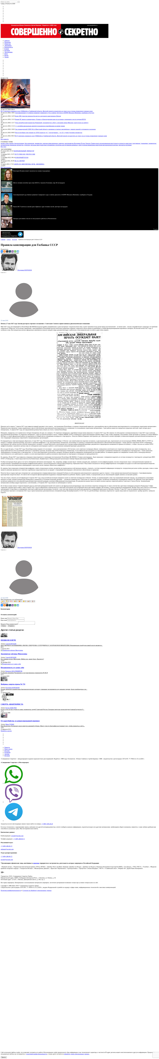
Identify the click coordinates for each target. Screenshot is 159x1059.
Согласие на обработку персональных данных (37, 890)
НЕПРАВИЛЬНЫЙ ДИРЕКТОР (24, 151)
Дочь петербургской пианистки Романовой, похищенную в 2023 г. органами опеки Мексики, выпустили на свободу (51, 122)
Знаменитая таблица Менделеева (14, 654)
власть (97, 143)
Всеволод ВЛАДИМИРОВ (13, 671)
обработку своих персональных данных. (76, 1054)
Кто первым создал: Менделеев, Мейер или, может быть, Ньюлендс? (22, 659)
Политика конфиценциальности (11, 890)
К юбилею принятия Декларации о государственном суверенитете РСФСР (24, 673)
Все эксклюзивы (6, 167)
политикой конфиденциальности (36, 1054)
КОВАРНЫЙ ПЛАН (21, 157)
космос (3, 143)
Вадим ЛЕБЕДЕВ (11, 708)
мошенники (92, 145)
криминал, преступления (80, 145)
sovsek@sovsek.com (17, 836)
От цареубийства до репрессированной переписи (20, 721)
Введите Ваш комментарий (9, 624)
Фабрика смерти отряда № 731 (13, 684)
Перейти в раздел (6, 731)
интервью (128, 145)
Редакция (7, 752)
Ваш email (4, 620)
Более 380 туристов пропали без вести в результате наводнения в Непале (38, 116)
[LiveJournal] (10, 251)
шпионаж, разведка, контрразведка (63, 143)
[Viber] (12, 251)
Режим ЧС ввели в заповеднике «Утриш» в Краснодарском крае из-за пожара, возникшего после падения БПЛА (50, 119)
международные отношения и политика (49, 145)
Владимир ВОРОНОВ (12, 687)
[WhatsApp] (15, 251)
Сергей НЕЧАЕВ (10, 644)
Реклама (7, 750)
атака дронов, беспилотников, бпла (16, 143)
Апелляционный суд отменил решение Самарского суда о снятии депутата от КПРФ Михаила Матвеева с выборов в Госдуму (54, 113)
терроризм (13, 145)
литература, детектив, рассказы (26, 145)
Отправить (11, 626)
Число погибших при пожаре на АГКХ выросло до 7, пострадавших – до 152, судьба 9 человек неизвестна (48, 132)
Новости (7, 747)
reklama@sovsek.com (7, 849)
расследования (67, 145)
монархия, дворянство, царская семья (40, 143)
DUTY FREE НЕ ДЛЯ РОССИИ (25, 154)
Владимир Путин (79, 143)
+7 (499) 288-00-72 (19, 839)
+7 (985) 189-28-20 (47, 824)
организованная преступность (109, 143)
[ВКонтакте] (2, 251)
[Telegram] (18, 251)
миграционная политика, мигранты (114, 145)
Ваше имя (4, 618)
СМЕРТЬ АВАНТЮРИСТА (12, 704)
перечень (36, 863)
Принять (3, 1057)
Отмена (3, 626)
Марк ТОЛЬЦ (9, 724)
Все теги (3, 146)
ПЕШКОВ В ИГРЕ (8, 640)
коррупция (99, 145)
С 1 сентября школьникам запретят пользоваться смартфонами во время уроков (40, 126)
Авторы (6, 754)
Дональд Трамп (90, 143)
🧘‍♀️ (33, 601)
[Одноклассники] (4, 251)
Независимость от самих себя (12, 668)
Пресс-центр (8, 749)
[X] (7, 251)
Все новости (5, 139)
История (7, 755)
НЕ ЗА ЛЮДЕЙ (20, 161)
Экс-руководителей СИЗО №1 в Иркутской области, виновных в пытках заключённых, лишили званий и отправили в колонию (55, 129)
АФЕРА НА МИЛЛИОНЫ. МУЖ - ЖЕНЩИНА (29, 164)
